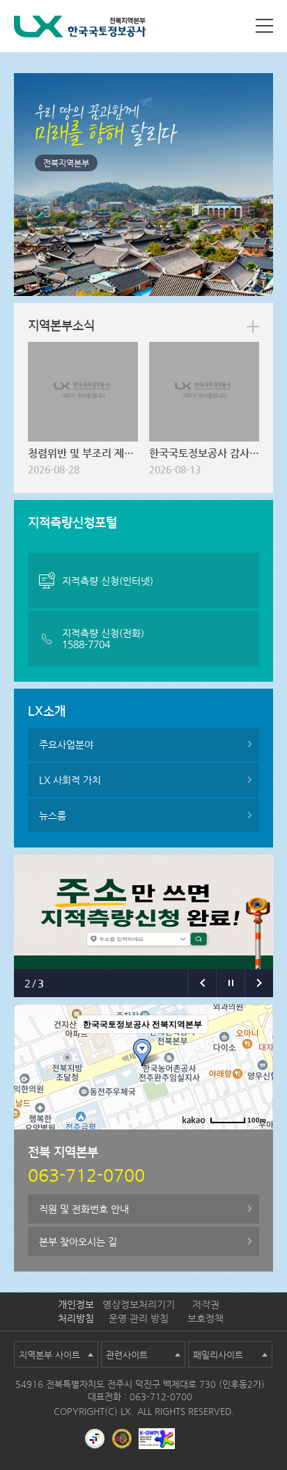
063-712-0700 (161, 1396)
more (253, 326)
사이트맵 (264, 26)
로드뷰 (146, 1140)
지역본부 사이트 (49, 1355)
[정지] (230, 983)
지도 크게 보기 (237, 1140)
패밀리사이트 (218, 1355)
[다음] (259, 983)
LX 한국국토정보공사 (80, 28)
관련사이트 (127, 1355)
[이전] (201, 983)
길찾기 (184, 1140)
